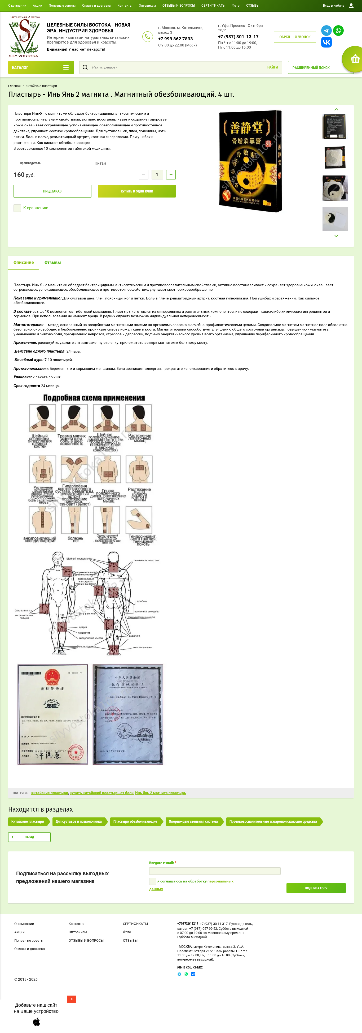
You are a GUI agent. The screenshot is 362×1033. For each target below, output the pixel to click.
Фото (236, 5)
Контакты (124, 5)
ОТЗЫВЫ (252, 5)
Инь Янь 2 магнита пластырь (160, 793)
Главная (14, 86)
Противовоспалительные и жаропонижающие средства (273, 822)
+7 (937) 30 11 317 (214, 924)
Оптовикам (147, 5)
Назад (29, 837)
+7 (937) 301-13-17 (238, 36)
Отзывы (53, 262)
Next (335, 236)
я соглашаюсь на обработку (191, 885)
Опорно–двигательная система (193, 822)
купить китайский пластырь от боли (102, 793)
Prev (335, 109)
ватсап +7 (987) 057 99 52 (197, 929)
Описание (24, 262)
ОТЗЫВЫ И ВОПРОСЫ (178, 5)
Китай (100, 163)
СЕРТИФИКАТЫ (213, 5)
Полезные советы (62, 5)
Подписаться (316, 888)
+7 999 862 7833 (175, 38)
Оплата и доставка (96, 5)
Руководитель (240, 924)
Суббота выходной (233, 929)
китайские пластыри (49, 793)
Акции (37, 5)
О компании (17, 5)
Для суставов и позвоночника (79, 822)
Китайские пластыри (41, 86)
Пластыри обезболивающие (135, 822)
